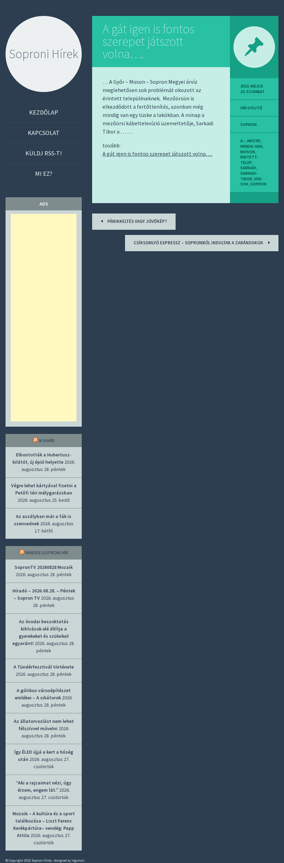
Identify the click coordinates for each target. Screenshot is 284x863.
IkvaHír (46, 440)
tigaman (78, 860)
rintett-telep (249, 159)
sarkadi (248, 167)
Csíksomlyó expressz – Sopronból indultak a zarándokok (199, 243)
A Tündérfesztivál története (44, 667)
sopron (248, 124)
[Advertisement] (44, 317)
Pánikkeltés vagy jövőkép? (136, 221)
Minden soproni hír (46, 552)
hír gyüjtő (251, 107)
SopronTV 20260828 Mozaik (44, 567)
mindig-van (251, 146)
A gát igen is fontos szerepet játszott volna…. (148, 41)
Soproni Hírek (43, 54)
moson (247, 151)
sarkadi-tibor (248, 176)
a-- (243, 140)
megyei (253, 140)
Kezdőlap (43, 112)
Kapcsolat (44, 133)
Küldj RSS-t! (43, 153)
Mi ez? (43, 174)
